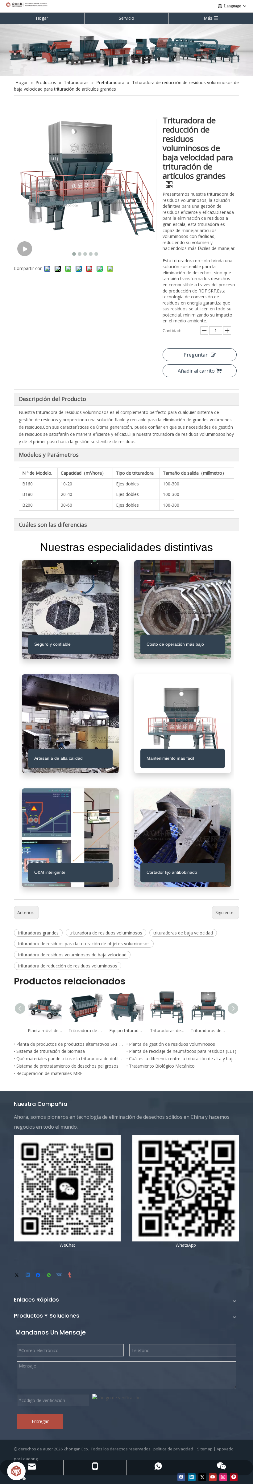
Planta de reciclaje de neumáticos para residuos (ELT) (182, 1051)
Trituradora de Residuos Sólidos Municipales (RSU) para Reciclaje (85, 1030)
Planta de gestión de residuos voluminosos (172, 1044)
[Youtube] (213, 1477)
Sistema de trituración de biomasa (50, 1051)
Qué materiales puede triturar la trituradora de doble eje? (70, 1058)
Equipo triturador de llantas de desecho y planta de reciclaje (126, 1030)
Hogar (42, 18)
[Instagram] (223, 1477)
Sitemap (205, 1449)
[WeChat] (49, 1275)
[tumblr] (70, 1275)
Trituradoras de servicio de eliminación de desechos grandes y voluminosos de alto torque (208, 1030)
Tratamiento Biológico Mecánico (162, 1066)
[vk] (60, 1275)
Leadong (29, 1459)
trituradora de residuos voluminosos (106, 933)
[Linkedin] (28, 1275)
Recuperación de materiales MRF (49, 1073)
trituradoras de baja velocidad (183, 933)
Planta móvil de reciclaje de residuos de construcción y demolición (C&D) (45, 1030)
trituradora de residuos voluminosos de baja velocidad (72, 955)
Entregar (40, 1421)
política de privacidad (173, 1449)
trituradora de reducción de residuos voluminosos (67, 966)
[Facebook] (39, 1275)
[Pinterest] (234, 1477)
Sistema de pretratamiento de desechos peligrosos (67, 1066)
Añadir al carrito (196, 370)
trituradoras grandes (38, 933)
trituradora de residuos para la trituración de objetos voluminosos (84, 943)
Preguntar (196, 354)
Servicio (126, 18)
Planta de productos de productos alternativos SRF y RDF (70, 1044)
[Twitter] (18, 1275)
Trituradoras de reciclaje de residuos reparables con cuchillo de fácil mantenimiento (167, 1030)
